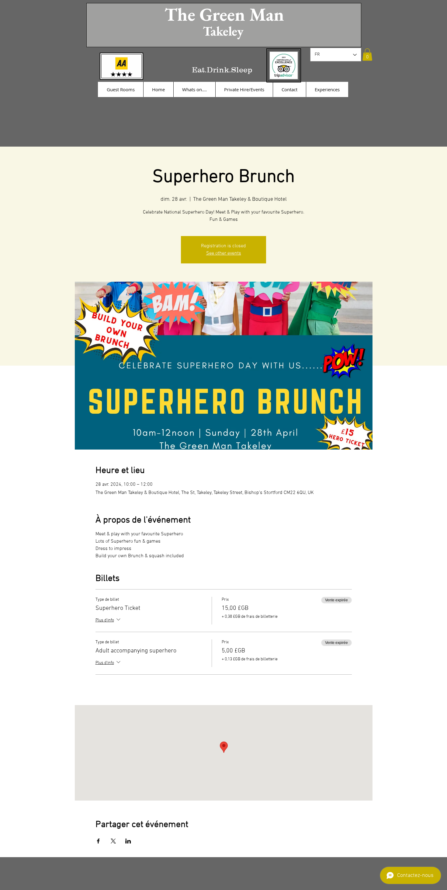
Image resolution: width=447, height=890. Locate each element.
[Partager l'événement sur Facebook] (98, 841)
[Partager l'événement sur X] (113, 841)
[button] (367, 54)
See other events (223, 253)
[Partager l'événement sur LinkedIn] (128, 841)
